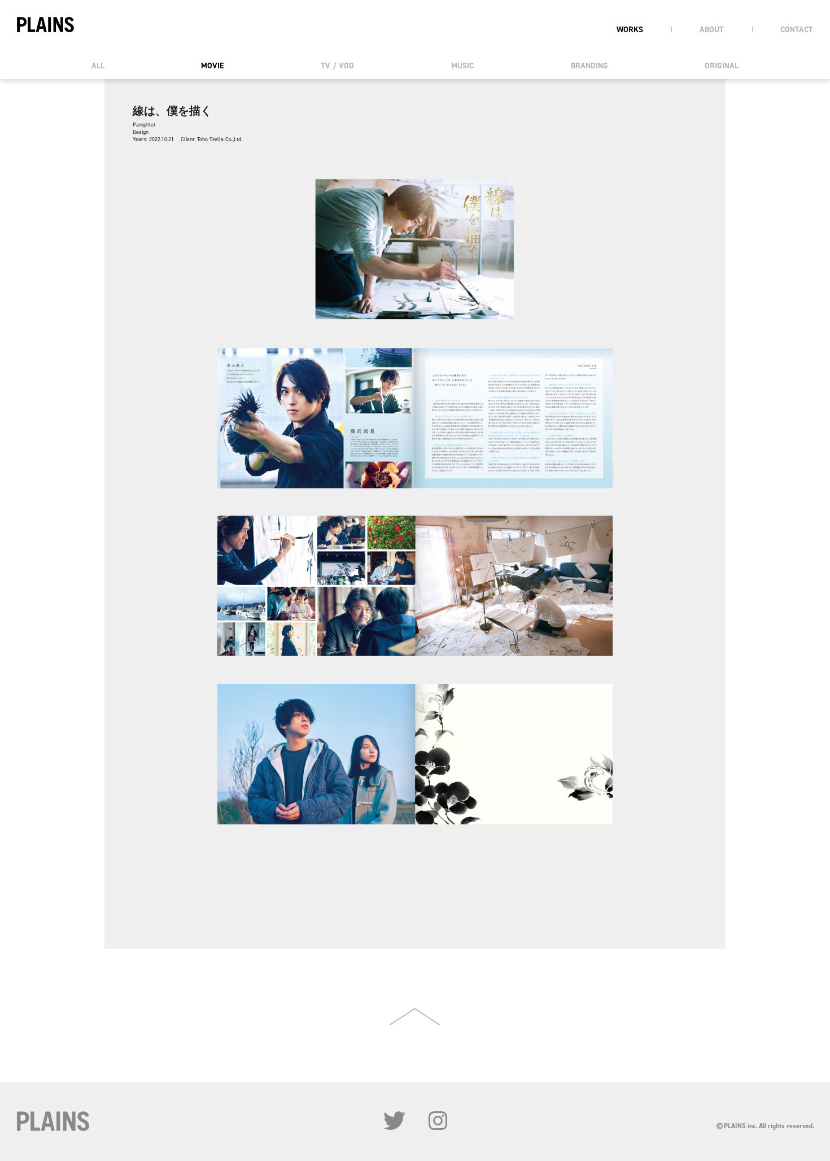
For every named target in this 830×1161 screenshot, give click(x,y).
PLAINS (45, 24)
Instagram (438, 1120)
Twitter (394, 1120)
